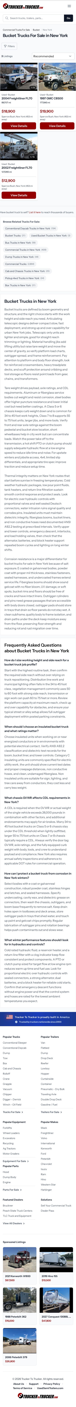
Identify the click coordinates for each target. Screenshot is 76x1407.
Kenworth (46, 1148)
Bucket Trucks (15, 235)
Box (5, 1063)
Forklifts (7, 1127)
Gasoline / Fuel (49, 1104)
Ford (43, 1153)
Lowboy (45, 1068)
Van (43, 1042)
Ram (43, 1174)
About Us (18, 1383)
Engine (7, 1182)
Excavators (9, 1138)
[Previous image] (3, 77)
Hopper (45, 1073)
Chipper (7, 1094)
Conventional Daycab (14, 1047)
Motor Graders (11, 1153)
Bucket (36, 29)
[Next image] (33, 77)
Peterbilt (45, 1158)
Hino (43, 1179)
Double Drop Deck (51, 1099)
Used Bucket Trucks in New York (50, 235)
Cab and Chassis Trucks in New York (27, 271)
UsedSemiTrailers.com (50, 1388)
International (48, 1143)
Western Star (48, 1184)
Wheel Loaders (11, 1133)
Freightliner (47, 1133)
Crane (6, 1078)
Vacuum (7, 1089)
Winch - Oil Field (12, 1104)
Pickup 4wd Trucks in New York (24, 278)
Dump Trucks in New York (22, 257)
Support (34, 1383)
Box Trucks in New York (20, 285)
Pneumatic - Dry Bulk (53, 1089)
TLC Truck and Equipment (17, 1215)
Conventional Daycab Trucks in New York (30, 228)
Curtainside (47, 1078)
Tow (5, 1058)
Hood (6, 1172)
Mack (44, 1127)
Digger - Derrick (12, 1099)
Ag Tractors (9, 1148)
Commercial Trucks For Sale (16, 29)
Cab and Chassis (12, 1068)
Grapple (7, 1084)
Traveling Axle (48, 1094)
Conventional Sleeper (15, 1042)
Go (68, 18)
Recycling (8, 1143)
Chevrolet (46, 1164)
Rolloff (6, 1073)
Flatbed (45, 1047)
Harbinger (46, 1189)
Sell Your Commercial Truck (56, 1205)
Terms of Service (22, 1388)
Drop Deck (47, 1058)
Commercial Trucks (19, 264)
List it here (35, 212)
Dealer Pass (47, 1210)
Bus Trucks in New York (20, 242)
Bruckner (8, 1205)
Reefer (44, 1063)
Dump (6, 1053)
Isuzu (44, 1169)
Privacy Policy (51, 1383)
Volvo (44, 1138)
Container (46, 1084)
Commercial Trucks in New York (25, 249)
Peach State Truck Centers (17, 1210)
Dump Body (9, 1177)
